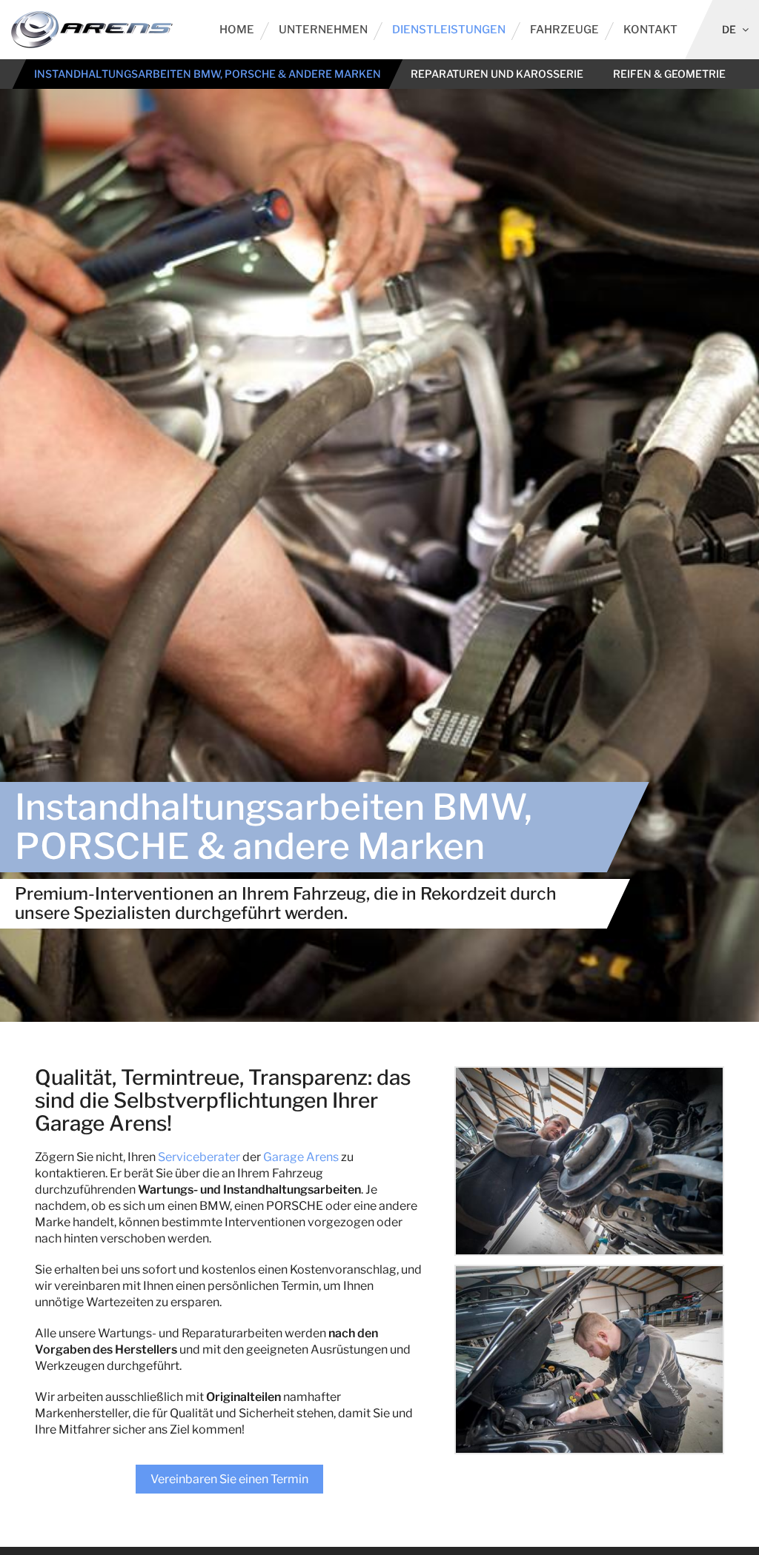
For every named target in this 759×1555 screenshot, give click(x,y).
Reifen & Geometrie (669, 73)
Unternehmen (323, 29)
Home (236, 29)
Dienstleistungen (449, 29)
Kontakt (650, 29)
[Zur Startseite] (92, 29)
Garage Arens (301, 1157)
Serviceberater (199, 1157)
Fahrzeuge (564, 29)
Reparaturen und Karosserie (497, 73)
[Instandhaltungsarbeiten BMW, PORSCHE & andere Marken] (589, 1161)
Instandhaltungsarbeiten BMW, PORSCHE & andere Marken (207, 73)
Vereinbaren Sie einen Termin (229, 1479)
